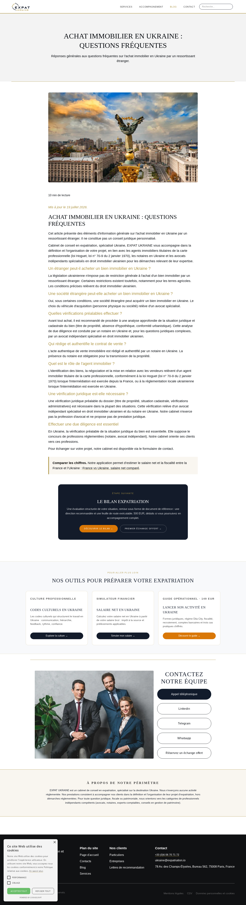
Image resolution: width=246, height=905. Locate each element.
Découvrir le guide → (189, 635)
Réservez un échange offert (184, 752)
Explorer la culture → (57, 635)
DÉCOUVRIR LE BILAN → (98, 528)
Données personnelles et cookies (215, 893)
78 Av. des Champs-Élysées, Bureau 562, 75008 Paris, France (195, 866)
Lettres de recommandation (126, 867)
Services (126, 7)
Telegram (184, 723)
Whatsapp (184, 738)
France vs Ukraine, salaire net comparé (110, 468)
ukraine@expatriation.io (170, 860)
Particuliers (116, 854)
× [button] (54, 842)
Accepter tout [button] (19, 891)
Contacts (85, 861)
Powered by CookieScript (31, 897)
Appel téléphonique (184, 694)
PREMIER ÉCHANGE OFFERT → (143, 528)
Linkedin (184, 708)
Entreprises (116, 861)
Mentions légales (174, 893)
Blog (173, 7)
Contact (189, 7)
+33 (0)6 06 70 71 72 (167, 854)
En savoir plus (36, 871)
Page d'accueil (89, 854)
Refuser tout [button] (42, 891)
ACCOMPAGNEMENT (151, 7)
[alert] (31, 870)
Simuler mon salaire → (123, 635)
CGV (189, 893)
